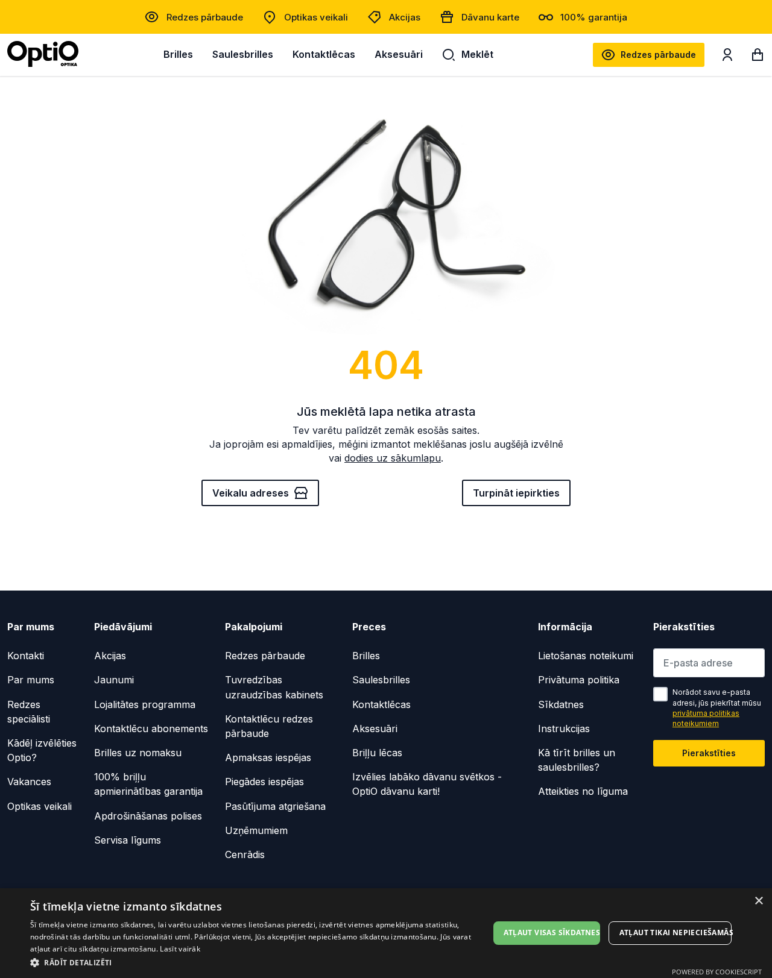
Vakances (29, 782)
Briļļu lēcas (377, 753)
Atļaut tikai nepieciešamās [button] (675, 932)
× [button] (758, 901)
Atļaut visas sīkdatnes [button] (552, 932)
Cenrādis (245, 854)
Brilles (178, 54)
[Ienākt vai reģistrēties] (727, 57)
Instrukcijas (564, 729)
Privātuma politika (578, 680)
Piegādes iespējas (264, 782)
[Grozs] (757, 57)
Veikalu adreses (250, 493)
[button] (259, 962)
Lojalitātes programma (144, 704)
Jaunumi (114, 680)
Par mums (30, 680)
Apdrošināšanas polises (148, 816)
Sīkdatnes (561, 704)
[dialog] (386, 933)
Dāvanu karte (490, 17)
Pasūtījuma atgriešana (275, 806)
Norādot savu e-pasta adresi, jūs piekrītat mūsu (716, 708)
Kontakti (25, 656)
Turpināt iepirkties (516, 493)
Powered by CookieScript (717, 971)
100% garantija (593, 17)
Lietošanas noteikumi (585, 656)
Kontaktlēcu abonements (151, 729)
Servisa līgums (127, 840)
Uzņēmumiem (256, 830)
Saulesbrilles (242, 54)
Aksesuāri (399, 54)
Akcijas (404, 17)
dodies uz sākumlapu (392, 458)
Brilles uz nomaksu (138, 753)
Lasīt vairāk (180, 949)
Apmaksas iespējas (268, 757)
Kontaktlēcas (324, 54)
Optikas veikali (316, 17)
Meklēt (477, 54)
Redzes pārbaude (204, 17)
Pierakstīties (709, 753)
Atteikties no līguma (583, 791)
